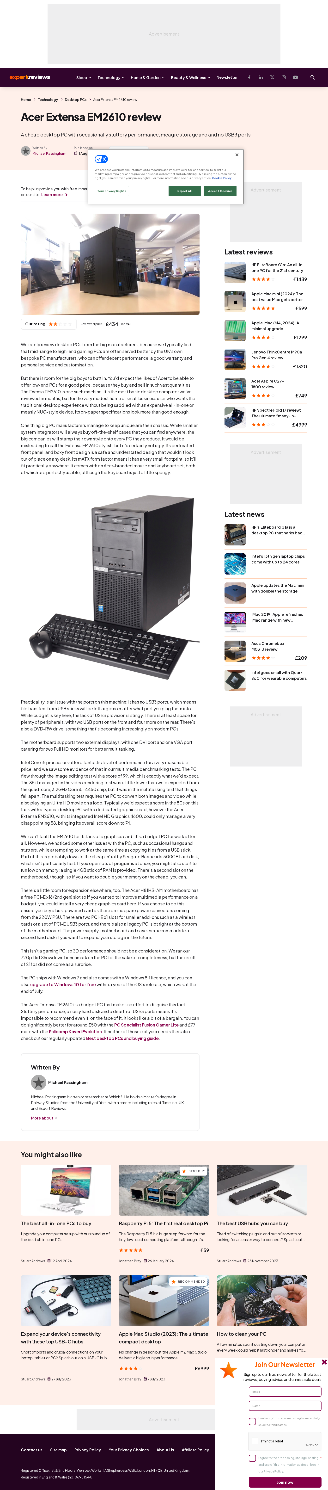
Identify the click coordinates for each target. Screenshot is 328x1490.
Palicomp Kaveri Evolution (75, 1031)
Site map (58, 1449)
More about (42, 1117)
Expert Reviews (26, 77)
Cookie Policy (221, 178)
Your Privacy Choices (129, 1449)
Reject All (184, 191)
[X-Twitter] (272, 77)
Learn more (52, 194)
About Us (165, 1449)
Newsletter (227, 77)
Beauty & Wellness (188, 77)
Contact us (32, 1449)
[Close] (237, 154)
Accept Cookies (220, 191)
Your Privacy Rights (111, 191)
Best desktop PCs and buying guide (122, 1038)
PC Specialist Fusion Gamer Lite (146, 1024)
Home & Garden (146, 77)
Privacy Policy (87, 1449)
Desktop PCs (75, 99)
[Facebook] (249, 77)
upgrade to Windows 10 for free (63, 984)
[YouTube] (295, 77)
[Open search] (312, 77)
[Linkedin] (261, 77)
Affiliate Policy (195, 1449)
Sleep (81, 77)
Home (26, 99)
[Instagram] (284, 77)
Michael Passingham (49, 153)
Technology (109, 77)
